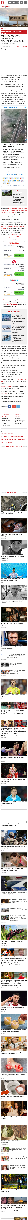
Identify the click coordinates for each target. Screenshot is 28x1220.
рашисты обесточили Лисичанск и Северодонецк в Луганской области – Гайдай (18, 339)
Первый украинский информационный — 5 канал (2, 2)
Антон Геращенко (6, 442)
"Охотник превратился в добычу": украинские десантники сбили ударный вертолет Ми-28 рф (19, 329)
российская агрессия (18, 439)
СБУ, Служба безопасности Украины (12, 436)
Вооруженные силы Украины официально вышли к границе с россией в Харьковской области (14, 211)
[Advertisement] (14, 268)
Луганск (13, 43)
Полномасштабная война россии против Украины (12, 32)
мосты (8, 434)
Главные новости (8, 300)
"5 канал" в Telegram (11, 304)
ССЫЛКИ (4, 393)
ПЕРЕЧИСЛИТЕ (6, 386)
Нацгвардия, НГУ (6, 439)
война (13, 434)
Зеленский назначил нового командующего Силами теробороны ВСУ (6, 422)
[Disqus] (14, 471)
